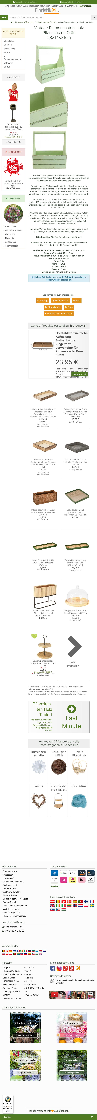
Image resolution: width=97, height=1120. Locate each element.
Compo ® (29, 967)
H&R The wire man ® (12, 974)
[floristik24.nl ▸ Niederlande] (81, 906)
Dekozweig (10, 48)
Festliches (9, 41)
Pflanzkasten (54, 307)
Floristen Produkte (11, 971)
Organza (9, 63)
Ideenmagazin (11, 246)
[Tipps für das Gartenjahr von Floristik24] (71, 1028)
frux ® (28, 971)
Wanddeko (9, 234)
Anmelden (86, 6)
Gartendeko (10, 242)
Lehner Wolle (9, 978)
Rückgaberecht (10, 885)
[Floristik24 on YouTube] (72, 969)
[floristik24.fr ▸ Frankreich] (92, 902)
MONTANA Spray (11, 981)
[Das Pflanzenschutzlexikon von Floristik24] (25, 1065)
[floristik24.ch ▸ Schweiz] (64, 902)
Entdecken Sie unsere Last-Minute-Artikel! (13, 184)
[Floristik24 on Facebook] (53, 969)
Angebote (14, 77)
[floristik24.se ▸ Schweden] (92, 906)
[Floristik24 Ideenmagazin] (78, 969)
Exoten (8, 45)
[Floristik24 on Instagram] (59, 969)
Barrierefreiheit (9, 902)
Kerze (8, 52)
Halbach (29, 974)
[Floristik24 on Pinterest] (65, 969)
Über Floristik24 (10, 871)
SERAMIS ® (30, 984)
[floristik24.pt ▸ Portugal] (81, 902)
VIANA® (6, 995)
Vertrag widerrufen (11, 892)
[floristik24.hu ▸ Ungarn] (64, 910)
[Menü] (12, 1096)
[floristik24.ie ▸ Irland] (58, 906)
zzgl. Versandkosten (56, 686)
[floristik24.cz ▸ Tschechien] (58, 910)
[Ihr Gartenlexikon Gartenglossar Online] (71, 1065)
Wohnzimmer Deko (13, 230)
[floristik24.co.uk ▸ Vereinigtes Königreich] (52, 906)
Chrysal (6, 967)
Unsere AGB (8, 878)
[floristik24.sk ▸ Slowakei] (52, 910)
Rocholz (29, 981)
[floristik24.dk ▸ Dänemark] (69, 902)
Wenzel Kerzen (32, 995)
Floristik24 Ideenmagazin (14, 916)
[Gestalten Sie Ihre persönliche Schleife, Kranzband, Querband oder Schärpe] (25, 1028)
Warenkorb (72, 6)
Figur (7, 67)
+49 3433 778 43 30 (14, 931)
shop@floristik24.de (13, 927)
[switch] (8, 1111)
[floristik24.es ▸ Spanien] (75, 902)
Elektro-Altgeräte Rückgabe (15, 899)
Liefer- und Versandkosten (15, 905)
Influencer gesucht (11, 912)
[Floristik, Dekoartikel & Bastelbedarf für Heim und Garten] (48, 11)
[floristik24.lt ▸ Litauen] (69, 906)
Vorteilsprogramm (11, 909)
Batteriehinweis (10, 895)
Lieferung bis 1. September (72, 2)
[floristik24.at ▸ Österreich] (52, 902)
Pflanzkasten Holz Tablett (46, 22)
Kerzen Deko (10, 226)
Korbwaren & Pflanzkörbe (24, 22)
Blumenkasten (61, 300)
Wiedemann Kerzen (12, 998)
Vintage (44, 300)
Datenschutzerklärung (13, 881)
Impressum (8, 875)
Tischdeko (9, 238)
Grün (70, 307)
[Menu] (4, 17)
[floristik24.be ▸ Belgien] (58, 902)
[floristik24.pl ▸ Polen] (86, 906)
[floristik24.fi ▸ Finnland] (86, 902)
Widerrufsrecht (9, 888)
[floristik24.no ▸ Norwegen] (75, 906)
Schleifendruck (9, 984)
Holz (77, 300)
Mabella (29, 978)
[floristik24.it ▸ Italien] (64, 906)
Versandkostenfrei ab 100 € (25, 2)
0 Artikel (7, 1117)
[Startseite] (12, 22)
